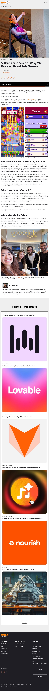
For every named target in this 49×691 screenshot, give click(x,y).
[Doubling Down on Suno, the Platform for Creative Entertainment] (24, 492)
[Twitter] (8, 78)
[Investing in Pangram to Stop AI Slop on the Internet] (24, 441)
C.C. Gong (18, 277)
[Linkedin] (5, 78)
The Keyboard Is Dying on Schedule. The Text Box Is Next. (18, 315)
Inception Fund (19, 646)
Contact (3, 651)
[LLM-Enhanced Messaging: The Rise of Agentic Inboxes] (24, 593)
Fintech (34, 653)
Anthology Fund (19, 643)
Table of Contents (6, 84)
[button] (44, 2)
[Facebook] (2, 78)
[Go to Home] (5, 2)
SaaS (33, 661)
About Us (3, 643)
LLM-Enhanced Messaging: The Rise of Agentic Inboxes (18, 569)
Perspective (4, 653)
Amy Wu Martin (6, 72)
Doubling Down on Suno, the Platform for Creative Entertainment (21, 467)
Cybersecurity (36, 651)
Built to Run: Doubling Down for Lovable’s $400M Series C (18, 366)
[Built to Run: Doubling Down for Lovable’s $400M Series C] (24, 390)
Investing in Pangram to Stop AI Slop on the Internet (17, 417)
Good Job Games (32, 99)
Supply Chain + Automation (39, 663)
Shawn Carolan (21, 101)
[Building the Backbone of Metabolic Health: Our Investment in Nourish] (24, 543)
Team (2, 646)
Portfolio (4, 648)
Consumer (35, 648)
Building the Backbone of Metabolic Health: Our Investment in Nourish (22, 518)
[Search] (47, 2)
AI (32, 643)
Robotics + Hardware (38, 658)
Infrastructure (36, 656)
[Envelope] (11, 78)
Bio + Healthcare (36, 646)
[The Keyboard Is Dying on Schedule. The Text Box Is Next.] (24, 339)
